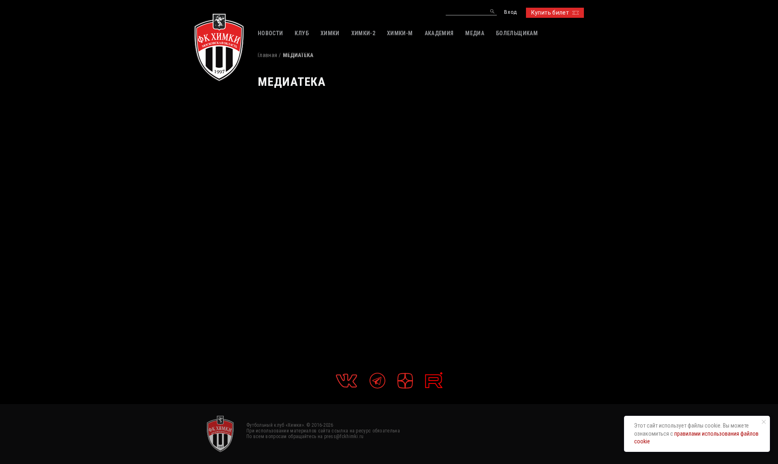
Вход (510, 12)
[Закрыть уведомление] (764, 422)
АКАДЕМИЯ (439, 33)
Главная (267, 55)
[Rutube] (433, 380)
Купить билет (550, 12)
